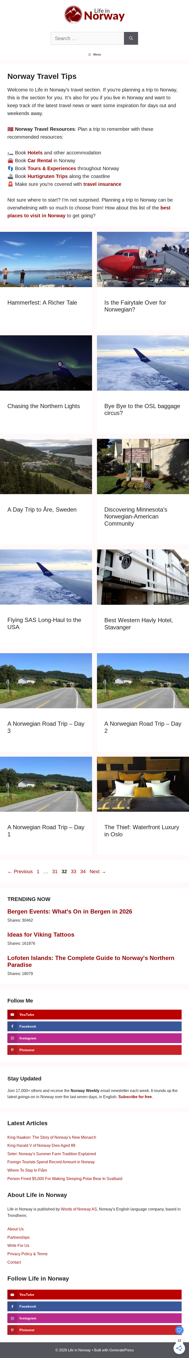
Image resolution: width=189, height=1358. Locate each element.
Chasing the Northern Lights (43, 406)
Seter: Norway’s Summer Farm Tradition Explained (51, 1154)
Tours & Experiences (52, 168)
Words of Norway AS (79, 1209)
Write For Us (18, 1245)
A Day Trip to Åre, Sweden (42, 509)
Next (98, 871)
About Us (15, 1229)
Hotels (35, 152)
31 (55, 871)
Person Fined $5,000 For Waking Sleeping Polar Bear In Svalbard (64, 1179)
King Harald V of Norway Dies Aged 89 (41, 1145)
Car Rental (40, 160)
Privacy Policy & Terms (27, 1254)
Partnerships (18, 1237)
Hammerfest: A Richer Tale (42, 302)
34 (83, 871)
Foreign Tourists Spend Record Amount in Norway (51, 1162)
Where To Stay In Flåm (27, 1170)
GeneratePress (121, 1350)
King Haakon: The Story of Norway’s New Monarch (51, 1137)
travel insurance (102, 184)
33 (74, 871)
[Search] (131, 38)
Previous (20, 871)
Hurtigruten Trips (48, 176)
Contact (14, 1262)
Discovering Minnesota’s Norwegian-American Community (135, 516)
